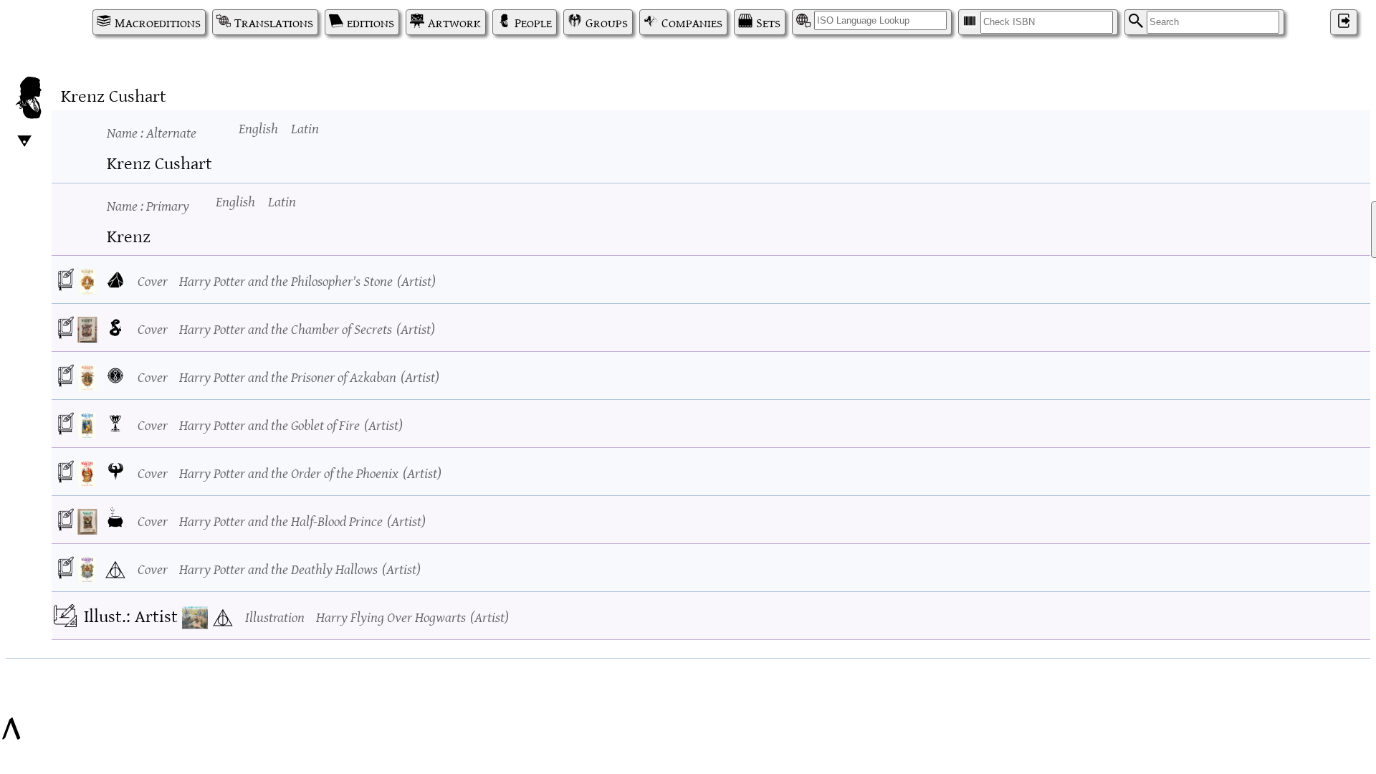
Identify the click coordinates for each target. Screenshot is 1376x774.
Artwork (454, 22)
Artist (416, 279)
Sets (768, 22)
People (533, 22)
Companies (691, 22)
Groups (607, 22)
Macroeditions (158, 22)
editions (370, 22)
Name (151, 131)
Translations (273, 22)
